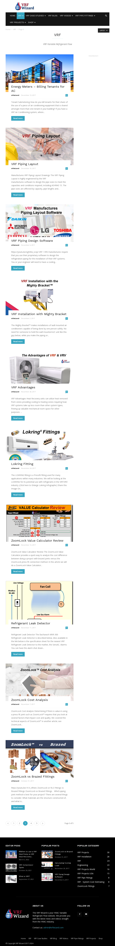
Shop (31, 22)
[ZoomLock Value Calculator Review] (39, 523)
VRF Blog (52, 16)
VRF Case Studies (35, 16)
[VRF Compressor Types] (11, 868)
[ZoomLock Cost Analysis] (39, 682)
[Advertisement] (76, 6)
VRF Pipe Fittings (84, 16)
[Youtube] (86, 914)
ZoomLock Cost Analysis (29, 700)
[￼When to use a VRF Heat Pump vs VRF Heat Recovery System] (11, 854)
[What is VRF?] (11, 879)
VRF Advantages (23, 387)
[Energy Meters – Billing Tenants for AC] (39, 73)
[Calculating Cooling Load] (47, 866)
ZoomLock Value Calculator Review (37, 540)
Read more (18, 118)
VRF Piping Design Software (32, 240)
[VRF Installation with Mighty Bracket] (39, 296)
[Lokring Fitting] (39, 446)
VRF (19, 16)
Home (12, 16)
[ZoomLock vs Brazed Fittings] (39, 759)
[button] (106, 15)
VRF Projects (17, 22)
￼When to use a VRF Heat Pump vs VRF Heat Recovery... (28, 854)
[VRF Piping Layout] (39, 146)
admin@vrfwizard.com (53, 927)
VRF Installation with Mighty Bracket (38, 314)
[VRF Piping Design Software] (39, 223)
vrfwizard (15, 95)
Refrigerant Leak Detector (30, 623)
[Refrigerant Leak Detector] (39, 602)
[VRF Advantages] (39, 370)
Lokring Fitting (22, 464)
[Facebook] (79, 914)
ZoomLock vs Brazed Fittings (32, 776)
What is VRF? (24, 876)
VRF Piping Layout (24, 164)
